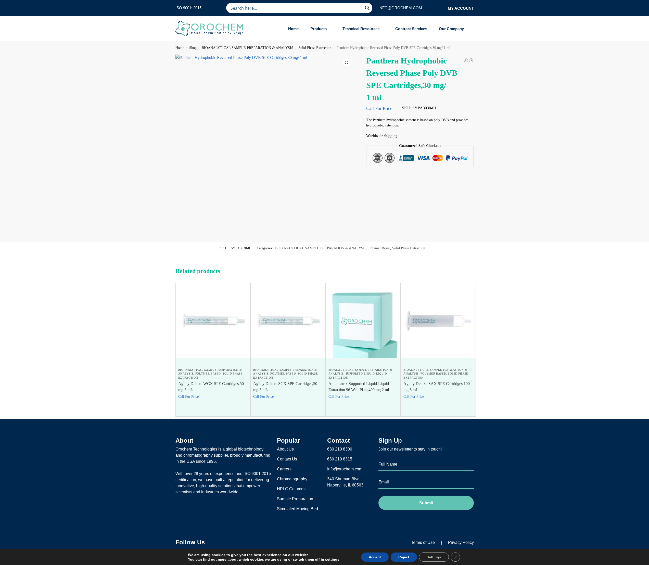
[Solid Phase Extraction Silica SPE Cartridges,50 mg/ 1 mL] (465, 60)
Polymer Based (379, 248)
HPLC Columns (291, 489)
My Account (461, 8)
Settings (434, 557)
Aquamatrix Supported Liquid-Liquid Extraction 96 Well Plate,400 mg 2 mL (359, 386)
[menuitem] (320, 28)
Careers (284, 469)
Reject (403, 557)
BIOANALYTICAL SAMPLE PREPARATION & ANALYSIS (247, 48)
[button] (346, 62)
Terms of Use (423, 542)
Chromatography (292, 479)
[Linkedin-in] (230, 542)
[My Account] (442, 8)
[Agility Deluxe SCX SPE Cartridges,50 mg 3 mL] (288, 320)
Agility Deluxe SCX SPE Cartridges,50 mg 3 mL (285, 386)
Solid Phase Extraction (314, 48)
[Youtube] (242, 542)
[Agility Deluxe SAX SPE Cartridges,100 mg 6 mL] (438, 320)
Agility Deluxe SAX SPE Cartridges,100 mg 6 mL (436, 386)
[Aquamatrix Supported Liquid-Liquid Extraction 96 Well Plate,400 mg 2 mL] (363, 320)
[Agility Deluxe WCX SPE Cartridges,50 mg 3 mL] (213, 320)
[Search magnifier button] (367, 7)
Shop (193, 48)
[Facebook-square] (217, 542)
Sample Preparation (295, 499)
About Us (285, 449)
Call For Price (379, 108)
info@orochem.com (400, 8)
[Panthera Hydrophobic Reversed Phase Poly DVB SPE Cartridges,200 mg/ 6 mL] (471, 60)
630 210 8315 (339, 459)
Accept (375, 557)
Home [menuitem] (293, 29)
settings (332, 559)
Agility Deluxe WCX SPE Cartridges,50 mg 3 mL (211, 386)
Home (179, 48)
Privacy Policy (461, 542)
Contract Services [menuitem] (411, 29)
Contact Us (287, 459)
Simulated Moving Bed (297, 509)
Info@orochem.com (344, 469)
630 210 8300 (339, 449)
